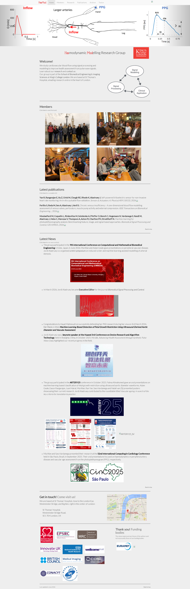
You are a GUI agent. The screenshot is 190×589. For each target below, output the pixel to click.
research (58, 32)
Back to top (148, 190)
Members (60, 2)
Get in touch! (48, 457)
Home (51, 2)
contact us (71, 32)
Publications (82, 2)
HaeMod (42, 2)
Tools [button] (101, 2)
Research (70, 2)
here (44, 71)
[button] (14, 6)
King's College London (60, 37)
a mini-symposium (78, 211)
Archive (93, 2)
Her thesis (48, 287)
